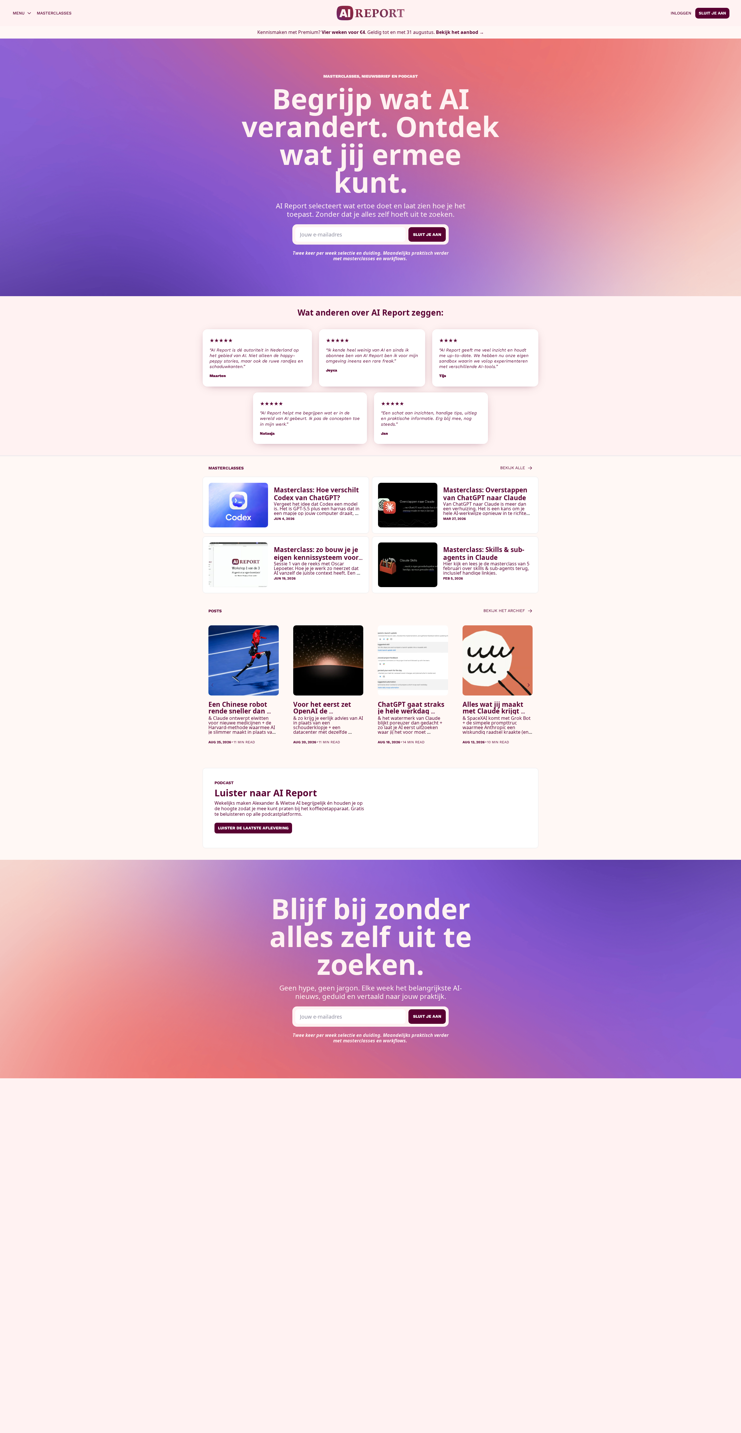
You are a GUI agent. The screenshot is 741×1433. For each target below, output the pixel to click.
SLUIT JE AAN (427, 234)
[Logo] (371, 13)
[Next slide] (528, 685)
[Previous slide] (212, 685)
